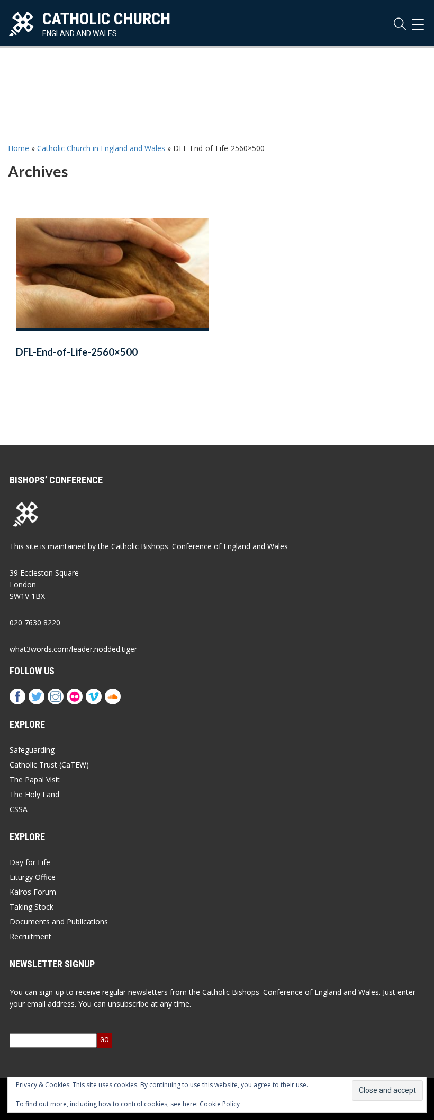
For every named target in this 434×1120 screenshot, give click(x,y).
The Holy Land (34, 794)
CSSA (19, 809)
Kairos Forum (33, 892)
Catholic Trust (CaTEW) (49, 765)
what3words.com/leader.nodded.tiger (73, 649)
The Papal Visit (35, 779)
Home (18, 148)
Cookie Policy (220, 1103)
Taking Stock (31, 907)
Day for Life (30, 862)
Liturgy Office (33, 877)
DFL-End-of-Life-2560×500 (77, 352)
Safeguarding (32, 750)
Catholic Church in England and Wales (101, 148)
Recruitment (30, 936)
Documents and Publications (59, 921)
